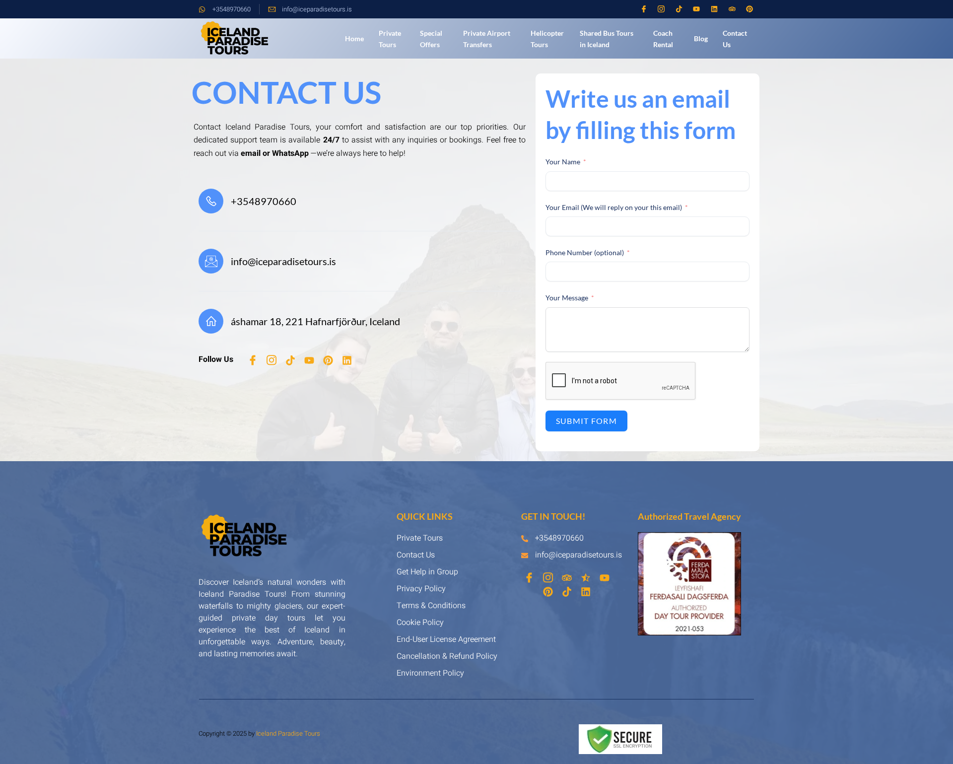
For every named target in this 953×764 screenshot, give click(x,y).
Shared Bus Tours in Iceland (606, 39)
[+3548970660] (211, 201)
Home (354, 38)
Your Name (562, 161)
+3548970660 (263, 201)
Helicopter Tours (547, 39)
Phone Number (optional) (584, 252)
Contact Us (735, 39)
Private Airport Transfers (486, 39)
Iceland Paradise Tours (288, 733)
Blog (701, 38)
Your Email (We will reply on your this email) (613, 207)
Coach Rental (663, 39)
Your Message (567, 297)
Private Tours (390, 39)
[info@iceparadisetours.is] (211, 261)
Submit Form (586, 420)
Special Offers (431, 39)
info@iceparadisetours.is (283, 261)
